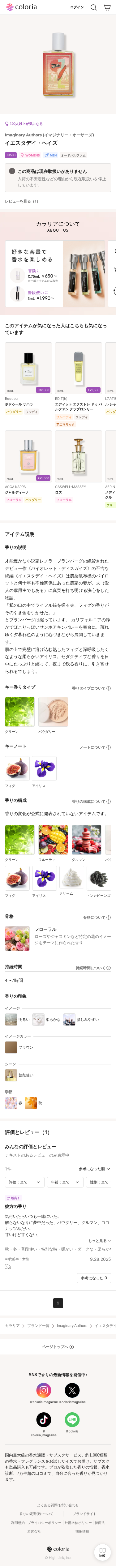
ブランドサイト (85, 1514)
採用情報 (82, 1531)
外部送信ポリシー (78, 1523)
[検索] (94, 7)
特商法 (100, 1523)
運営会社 (34, 1531)
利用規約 (18, 1523)
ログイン (77, 7)
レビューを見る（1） (22, 201)
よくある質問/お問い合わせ (58, 1505)
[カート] (107, 7)
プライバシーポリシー (45, 1523)
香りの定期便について (36, 1514)
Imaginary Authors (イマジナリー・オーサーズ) (49, 134)
